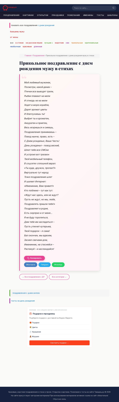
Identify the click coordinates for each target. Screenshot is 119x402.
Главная (28, 55)
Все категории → (59, 277)
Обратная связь (59, 399)
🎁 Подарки (34, 323)
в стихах (19, 43)
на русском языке (34, 43)
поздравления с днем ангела (26, 293)
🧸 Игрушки (34, 336)
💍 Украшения (35, 332)
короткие (59, 43)
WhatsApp (58, 265)
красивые (27, 46)
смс (67, 43)
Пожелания (73, 15)
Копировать (36, 258)
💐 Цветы (33, 327)
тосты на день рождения (23, 301)
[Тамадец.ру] (10, 7)
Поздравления (11, 15)
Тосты (100, 15)
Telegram (44, 265)
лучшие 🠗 (48, 43)
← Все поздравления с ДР (33, 277)
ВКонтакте (30, 265)
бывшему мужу (17, 31)
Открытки (42, 15)
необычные (15, 46)
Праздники (58, 15)
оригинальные (91, 43)
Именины (88, 15)
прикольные (77, 43)
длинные (38, 46)
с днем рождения (46, 25)
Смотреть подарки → (59, 343)
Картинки (28, 15)
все (11, 43)
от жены (14, 37)
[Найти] (113, 8)
